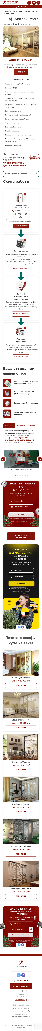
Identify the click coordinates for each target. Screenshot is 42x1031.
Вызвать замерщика (21, 268)
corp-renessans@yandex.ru (21, 991)
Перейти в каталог (21, 356)
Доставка (21, 426)
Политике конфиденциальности (23, 519)
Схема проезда (21, 1000)
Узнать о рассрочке (21, 314)
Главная (7, 11)
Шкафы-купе (18, 11)
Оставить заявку (21, 226)
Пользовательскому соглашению (17, 521)
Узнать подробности (34, 157)
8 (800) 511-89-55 (22, 211)
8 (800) (21, 981)
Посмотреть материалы (21, 536)
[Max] (22, 627)
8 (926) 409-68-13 (22, 217)
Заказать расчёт (21, 72)
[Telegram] (19, 627)
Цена (7, 426)
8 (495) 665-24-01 (22, 214)
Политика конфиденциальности (14, 1025)
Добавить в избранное (21, 1005)
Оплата (32, 426)
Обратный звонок (21, 986)
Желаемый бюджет (22, 507)
